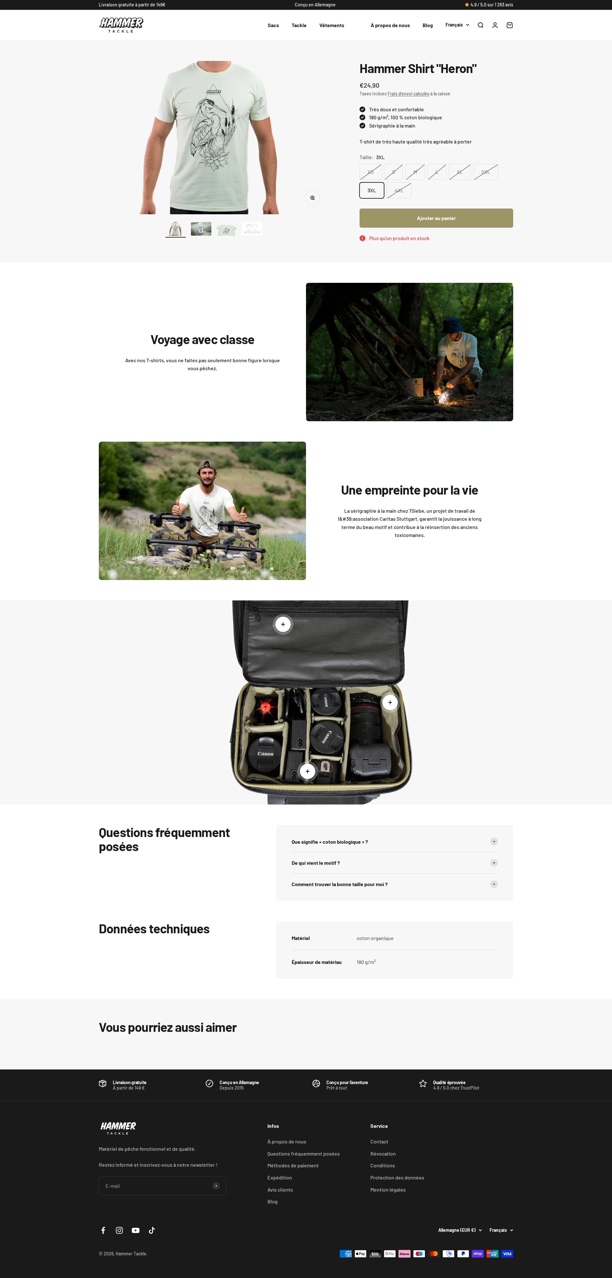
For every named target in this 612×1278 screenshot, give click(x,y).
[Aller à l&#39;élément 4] (252, 230)
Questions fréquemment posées (303, 1153)
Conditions (382, 1165)
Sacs (273, 25)
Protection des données (397, 1177)
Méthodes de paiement (293, 1165)
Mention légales (388, 1189)
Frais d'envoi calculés (408, 93)
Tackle (299, 25)
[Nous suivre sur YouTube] (135, 1230)
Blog (428, 25)
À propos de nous (390, 25)
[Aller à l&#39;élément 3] (226, 230)
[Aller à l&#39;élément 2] (201, 230)
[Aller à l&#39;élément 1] (175, 230)
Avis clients (280, 1189)
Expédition (279, 1177)
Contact (379, 1141)
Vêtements (331, 25)
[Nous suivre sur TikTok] (152, 1230)
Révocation (383, 1153)
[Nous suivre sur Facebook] (103, 1230)
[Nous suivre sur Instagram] (119, 1230)
